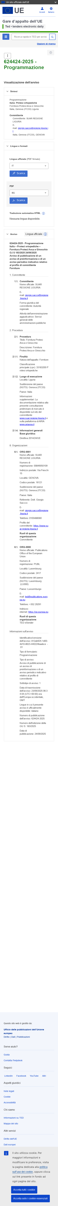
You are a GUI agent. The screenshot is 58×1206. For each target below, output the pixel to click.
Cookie (7, 1096)
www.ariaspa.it (27, 424)
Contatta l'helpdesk (13, 1060)
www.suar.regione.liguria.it (33, 418)
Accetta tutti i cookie (24, 1189)
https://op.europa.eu (38, 612)
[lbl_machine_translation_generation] (43, 213)
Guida (7, 1054)
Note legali (9, 1091)
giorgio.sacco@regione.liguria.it (34, 297)
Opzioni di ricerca (46, 44)
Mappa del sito (11, 1123)
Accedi (42, 12)
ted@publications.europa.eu (33, 598)
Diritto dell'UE (10, 1139)
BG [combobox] (13, 193)
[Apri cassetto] (7, 55)
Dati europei (10, 1144)
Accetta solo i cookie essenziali (30, 1198)
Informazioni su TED (14, 1118)
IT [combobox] (13, 165)
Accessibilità (10, 1102)
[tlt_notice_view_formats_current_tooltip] (45, 234)
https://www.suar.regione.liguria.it (34, 527)
